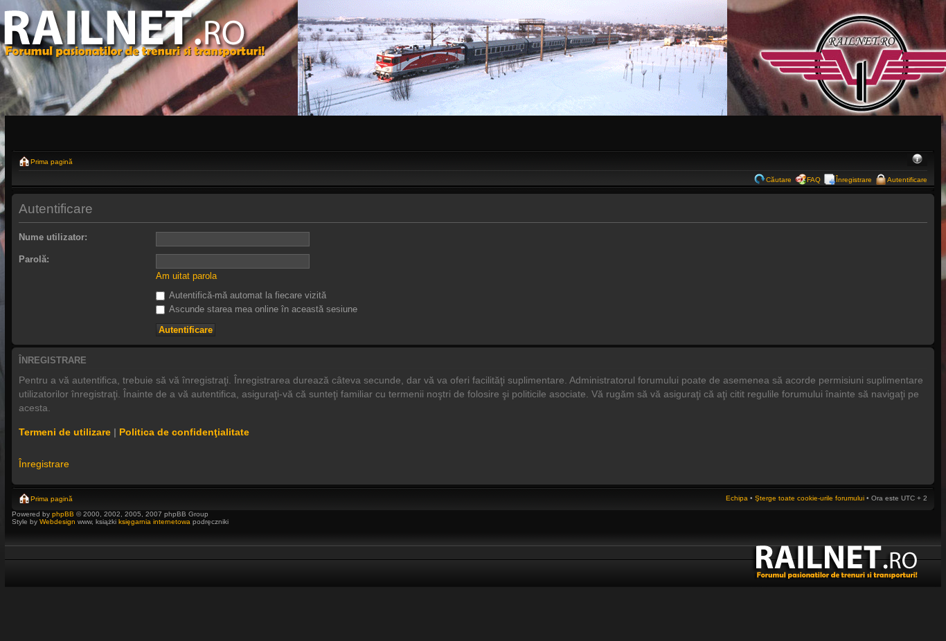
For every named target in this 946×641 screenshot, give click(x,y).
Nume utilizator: (53, 237)
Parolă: (34, 259)
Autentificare (907, 179)
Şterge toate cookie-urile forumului (809, 498)
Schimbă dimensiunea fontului (917, 160)
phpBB (63, 514)
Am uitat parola (186, 276)
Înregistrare (854, 179)
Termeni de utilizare (65, 431)
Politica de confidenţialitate (184, 431)
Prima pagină (51, 161)
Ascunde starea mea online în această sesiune (262, 309)
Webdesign (58, 521)
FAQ (814, 179)
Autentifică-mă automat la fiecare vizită (246, 295)
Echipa (737, 498)
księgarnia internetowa (154, 521)
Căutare (779, 179)
